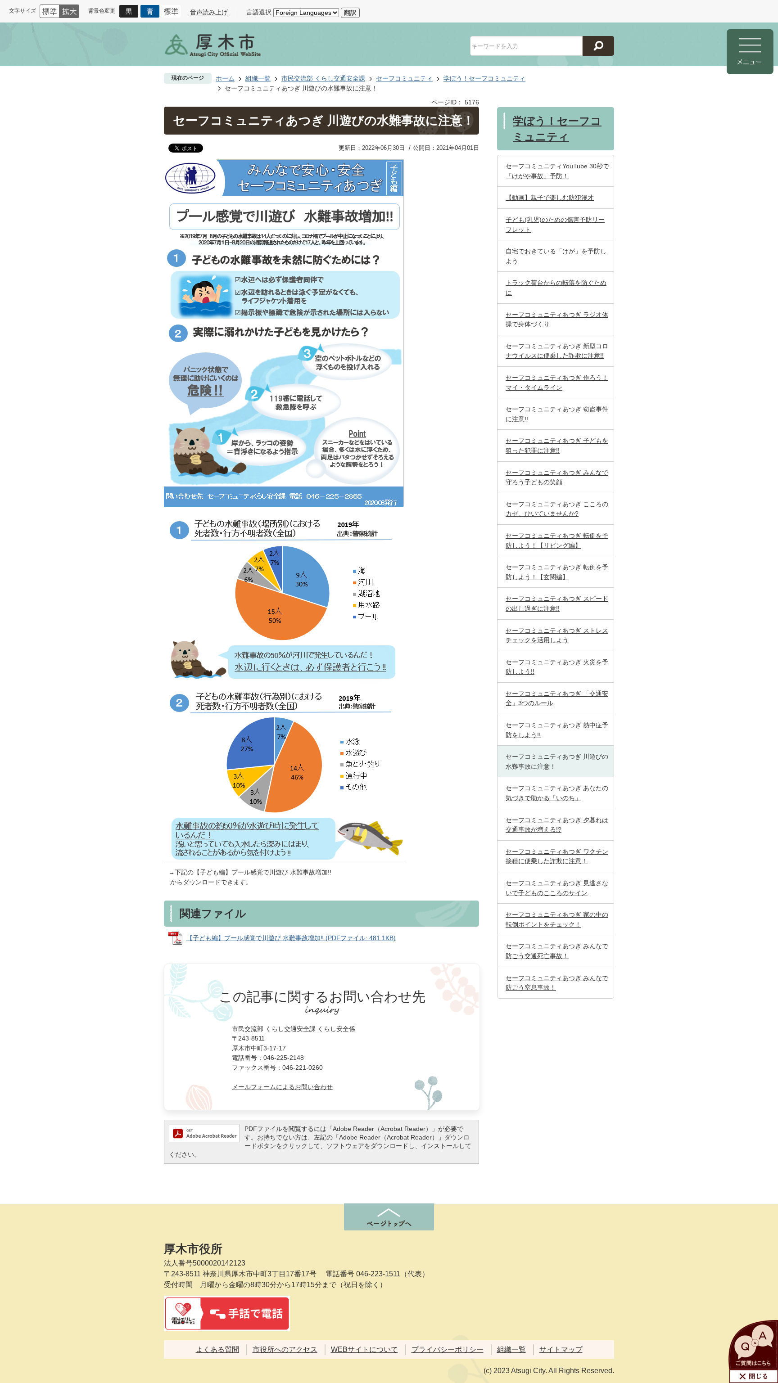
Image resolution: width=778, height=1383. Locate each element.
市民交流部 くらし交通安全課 (323, 78)
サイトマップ (561, 1349)
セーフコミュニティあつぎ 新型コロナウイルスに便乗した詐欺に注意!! (557, 351)
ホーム (225, 78)
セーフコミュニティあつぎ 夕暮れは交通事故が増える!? (557, 824)
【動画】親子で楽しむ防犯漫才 (550, 197)
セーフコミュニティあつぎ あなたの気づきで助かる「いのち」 (557, 793)
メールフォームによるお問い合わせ (282, 1086)
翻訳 (350, 12)
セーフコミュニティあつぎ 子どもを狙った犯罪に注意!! (557, 445)
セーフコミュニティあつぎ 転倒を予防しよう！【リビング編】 (557, 540)
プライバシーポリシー (448, 1349)
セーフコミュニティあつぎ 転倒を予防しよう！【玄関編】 (557, 572)
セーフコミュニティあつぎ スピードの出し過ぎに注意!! (557, 603)
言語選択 (258, 12)
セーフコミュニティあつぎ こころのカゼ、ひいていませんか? (557, 509)
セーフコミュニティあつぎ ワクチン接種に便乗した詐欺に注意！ (557, 856)
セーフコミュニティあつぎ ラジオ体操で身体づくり (557, 319)
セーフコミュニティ (404, 78)
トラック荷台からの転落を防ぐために (556, 287)
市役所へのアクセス (285, 1349)
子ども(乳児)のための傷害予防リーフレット (555, 224)
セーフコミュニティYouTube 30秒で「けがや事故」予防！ (557, 171)
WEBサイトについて (364, 1349)
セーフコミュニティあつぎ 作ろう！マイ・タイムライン (557, 382)
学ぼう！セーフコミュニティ (484, 78)
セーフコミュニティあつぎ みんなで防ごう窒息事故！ (557, 982)
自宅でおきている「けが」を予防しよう (556, 256)
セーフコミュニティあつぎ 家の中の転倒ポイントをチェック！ (557, 919)
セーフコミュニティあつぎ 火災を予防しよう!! (557, 667)
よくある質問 (217, 1349)
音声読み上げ (209, 12)
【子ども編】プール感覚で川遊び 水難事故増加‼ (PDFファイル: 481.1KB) (291, 938)
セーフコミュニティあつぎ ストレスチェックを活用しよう (557, 635)
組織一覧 (258, 78)
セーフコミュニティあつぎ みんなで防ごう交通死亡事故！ (557, 951)
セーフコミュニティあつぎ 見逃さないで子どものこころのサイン (557, 887)
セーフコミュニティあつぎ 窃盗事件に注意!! (557, 414)
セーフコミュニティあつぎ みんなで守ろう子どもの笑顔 (557, 477)
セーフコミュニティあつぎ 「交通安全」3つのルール (557, 698)
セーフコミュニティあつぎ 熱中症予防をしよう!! (557, 730)
